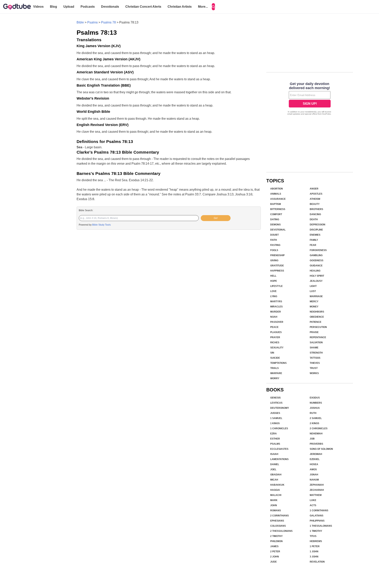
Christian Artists (180, 6)
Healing (315, 270)
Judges (275, 413)
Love (273, 291)
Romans (275, 510)
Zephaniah (317, 484)
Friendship (277, 255)
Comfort (276, 214)
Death (314, 219)
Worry (274, 378)
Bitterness (277, 209)
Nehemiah (316, 433)
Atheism (315, 199)
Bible (80, 22)
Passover (276, 322)
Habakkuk (277, 484)
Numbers (316, 402)
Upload (68, 6)
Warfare (276, 373)
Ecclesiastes (279, 449)
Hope (273, 281)
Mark (274, 500)
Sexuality (276, 347)
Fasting (275, 245)
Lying (273, 296)
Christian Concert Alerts (143, 6)
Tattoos (315, 357)
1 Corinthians (319, 510)
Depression (317, 224)
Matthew (316, 495)
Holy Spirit (317, 275)
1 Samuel (276, 418)
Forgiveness (318, 250)
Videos (38, 6)
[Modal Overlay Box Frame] (309, 99)
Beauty (315, 204)
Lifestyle (276, 286)
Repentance (318, 337)
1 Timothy (316, 531)
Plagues (276, 332)
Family (314, 240)
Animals (275, 193)
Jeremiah (316, 454)
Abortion (276, 188)
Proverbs (316, 443)
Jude (273, 561)
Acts (313, 505)
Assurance (278, 199)
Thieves (315, 363)
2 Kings (314, 423)
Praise (314, 332)
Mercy (314, 301)
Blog (53, 6)
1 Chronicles (279, 428)
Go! (216, 218)
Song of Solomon (321, 449)
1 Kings (275, 423)
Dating (274, 219)
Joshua (315, 408)
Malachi (275, 495)
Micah (274, 479)
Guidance (316, 265)
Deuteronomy (279, 408)
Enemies (315, 234)
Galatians (316, 515)
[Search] (213, 6)
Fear (313, 245)
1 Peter (315, 546)
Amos (313, 469)
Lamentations (279, 459)
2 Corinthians (279, 515)
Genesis (275, 397)
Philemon (276, 541)
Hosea (314, 464)
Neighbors (317, 311)
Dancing (315, 214)
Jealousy (316, 281)
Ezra (273, 433)
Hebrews (316, 541)
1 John (314, 551)
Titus (313, 536)
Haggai (275, 490)
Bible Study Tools (101, 224)
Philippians (317, 520)
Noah (273, 316)
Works (314, 373)
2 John (274, 556)
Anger (314, 188)
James (274, 546)
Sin (272, 352)
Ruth (313, 413)
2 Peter (275, 551)
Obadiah (275, 474)
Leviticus (276, 402)
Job (312, 438)
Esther (275, 438)
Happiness (277, 270)
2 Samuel (316, 418)
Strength (316, 352)
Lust (313, 291)
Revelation (317, 561)
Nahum (314, 479)
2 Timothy (276, 536)
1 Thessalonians (321, 525)
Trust (314, 368)
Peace (274, 327)
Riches (274, 342)
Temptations (278, 363)
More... (203, 6)
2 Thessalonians (281, 531)
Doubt (274, 234)
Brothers (316, 209)
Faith (273, 240)
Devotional (278, 229)
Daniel (274, 464)
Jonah (314, 474)
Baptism (275, 204)
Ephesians (277, 520)
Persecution (318, 327)
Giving (274, 260)
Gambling (316, 255)
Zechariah (317, 490)
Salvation (316, 342)
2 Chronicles (318, 428)
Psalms (92, 22)
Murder (275, 311)
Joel (273, 469)
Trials (274, 368)
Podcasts (88, 6)
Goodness (316, 260)
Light (313, 286)
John (273, 505)
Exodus (315, 397)
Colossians (278, 525)
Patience (315, 322)
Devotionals (110, 6)
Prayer (275, 337)
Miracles (276, 306)
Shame (314, 347)
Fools (274, 250)
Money (314, 306)
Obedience (317, 316)
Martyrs (276, 301)
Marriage (316, 296)
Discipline (316, 229)
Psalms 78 (108, 22)
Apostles (316, 193)
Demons (275, 224)
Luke (313, 500)
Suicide (275, 357)
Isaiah (274, 454)
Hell (273, 275)
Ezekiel (315, 459)
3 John (314, 556)
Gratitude (277, 265)
